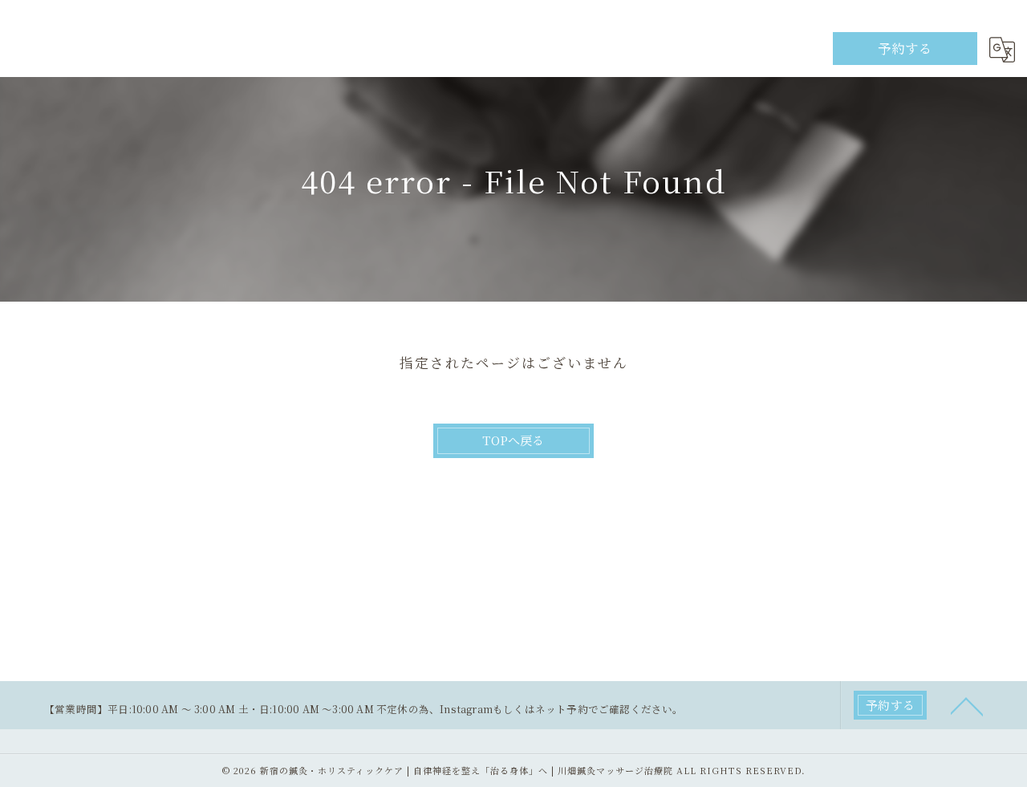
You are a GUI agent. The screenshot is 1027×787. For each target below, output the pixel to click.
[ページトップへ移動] (967, 705)
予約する (905, 48)
